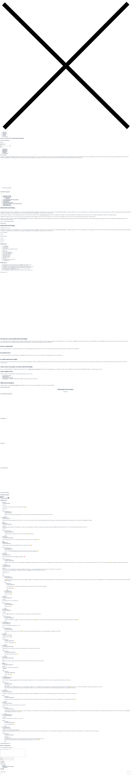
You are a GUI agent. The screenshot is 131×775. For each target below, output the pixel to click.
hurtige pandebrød (22, 218)
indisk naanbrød (5, 376)
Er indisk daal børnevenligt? (8, 202)
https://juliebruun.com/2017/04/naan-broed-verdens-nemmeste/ (23, 550)
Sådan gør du (8, 198)
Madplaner (4, 134)
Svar (3, 510)
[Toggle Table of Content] (1, 194)
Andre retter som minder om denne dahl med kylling (12, 203)
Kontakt (4, 765)
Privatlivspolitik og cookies (8, 766)
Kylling (6, 387)
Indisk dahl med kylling (7, 195)
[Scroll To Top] (0, 773)
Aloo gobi (51, 369)
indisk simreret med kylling (7, 377)
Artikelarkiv (4, 767)
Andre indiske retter (6, 204)
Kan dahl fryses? (6, 201)
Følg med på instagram (7, 205)
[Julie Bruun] (2, 143)
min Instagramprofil (15, 385)
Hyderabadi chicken (3, 418)
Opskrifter (4, 132)
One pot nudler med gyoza (4, 467)
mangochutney (5, 378)
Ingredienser (5, 136)
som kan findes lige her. (44, 214)
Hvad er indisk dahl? (6, 200)
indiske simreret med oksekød (34, 369)
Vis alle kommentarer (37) (5, 743)
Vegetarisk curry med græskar (4, 492)
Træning (4, 135)
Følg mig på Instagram (4, 140)
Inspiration (4, 133)
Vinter (9, 387)
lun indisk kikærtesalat (6, 375)
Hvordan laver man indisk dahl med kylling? (11, 199)
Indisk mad (2, 387)
